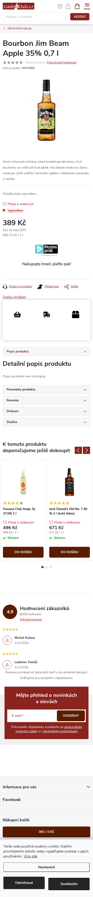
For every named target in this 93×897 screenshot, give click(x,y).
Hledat (80, 17)
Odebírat (71, 716)
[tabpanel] (23, 510)
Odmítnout (24, 882)
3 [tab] (50, 567)
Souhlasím (69, 883)
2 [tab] (46, 567)
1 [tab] (42, 567)
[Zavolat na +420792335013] (60, 6)
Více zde (30, 856)
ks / (46, 832)
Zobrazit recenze (31, 620)
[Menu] (87, 6)
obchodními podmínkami (60, 731)
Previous (78, 450)
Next (86, 450)
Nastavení (46, 867)
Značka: (14, 297)
